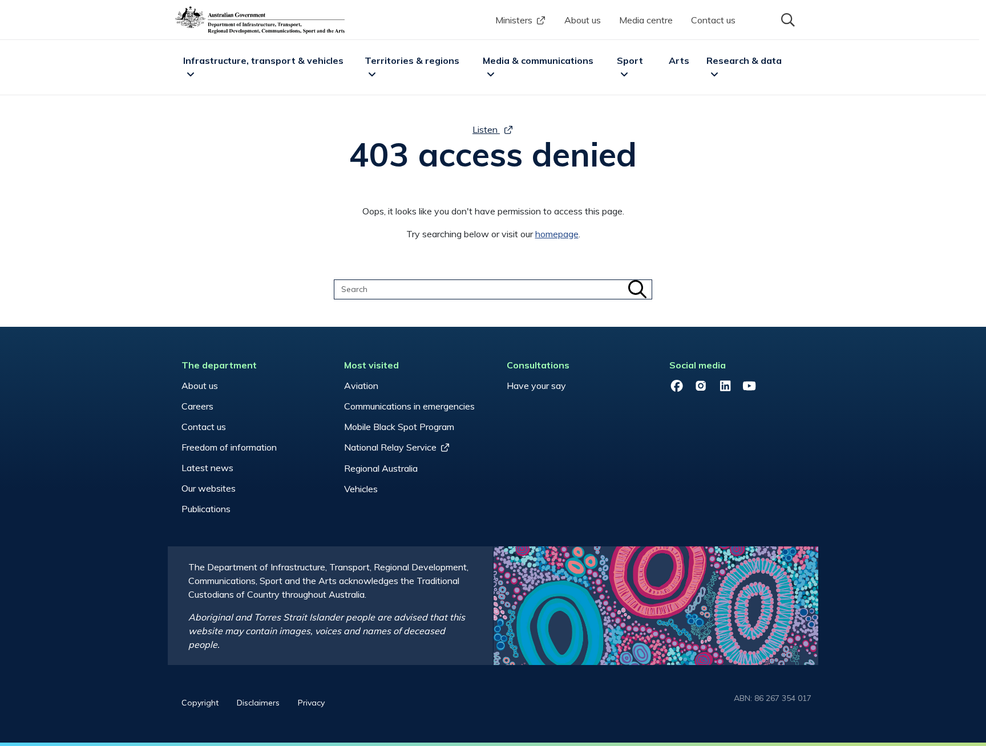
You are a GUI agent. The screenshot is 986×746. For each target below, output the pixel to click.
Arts (679, 60)
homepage (557, 234)
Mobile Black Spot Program (399, 426)
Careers (197, 406)
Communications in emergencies (409, 406)
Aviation (361, 385)
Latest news (207, 467)
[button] (786, 18)
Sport (630, 60)
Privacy (311, 703)
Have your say (536, 385)
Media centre (646, 20)
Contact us (713, 20)
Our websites (208, 488)
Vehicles (361, 488)
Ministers (513, 20)
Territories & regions (412, 60)
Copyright (200, 703)
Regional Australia (381, 468)
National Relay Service (390, 447)
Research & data (744, 60)
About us (582, 20)
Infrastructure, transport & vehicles (263, 60)
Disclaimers (258, 703)
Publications (206, 508)
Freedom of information (229, 447)
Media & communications (538, 60)
